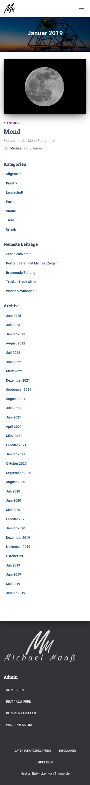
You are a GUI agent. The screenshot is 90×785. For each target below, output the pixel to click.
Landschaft (14, 192)
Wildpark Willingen (20, 291)
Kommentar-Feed (21, 713)
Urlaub (11, 229)
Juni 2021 (13, 417)
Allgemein (12, 123)
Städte (11, 211)
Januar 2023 (15, 334)
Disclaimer (67, 750)
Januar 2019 (15, 593)
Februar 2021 (16, 445)
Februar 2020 (16, 519)
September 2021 (18, 389)
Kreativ (11, 183)
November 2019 (18, 547)
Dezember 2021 (18, 380)
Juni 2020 (13, 500)
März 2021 (14, 436)
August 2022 (15, 343)
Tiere (10, 220)
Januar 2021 (15, 454)
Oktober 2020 (16, 463)
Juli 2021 (13, 408)
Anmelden (15, 690)
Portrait (12, 202)
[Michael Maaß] (11, 8)
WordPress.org (20, 725)
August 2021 (15, 399)
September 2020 (18, 473)
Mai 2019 (13, 584)
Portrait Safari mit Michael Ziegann (33, 263)
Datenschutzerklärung (32, 750)
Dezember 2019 (18, 537)
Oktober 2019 (16, 556)
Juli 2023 (13, 325)
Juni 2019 (13, 574)
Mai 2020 (13, 510)
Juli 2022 (13, 353)
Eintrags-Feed (18, 702)
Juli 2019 (13, 565)
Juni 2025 (13, 316)
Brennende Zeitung (20, 273)
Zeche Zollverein (18, 254)
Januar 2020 (15, 528)
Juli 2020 (13, 491)
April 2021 (14, 427)
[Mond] (45, 86)
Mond (12, 131)
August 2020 (15, 482)
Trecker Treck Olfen (21, 282)
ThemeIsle (62, 773)
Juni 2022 (13, 362)
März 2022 (14, 371)
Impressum (45, 762)
